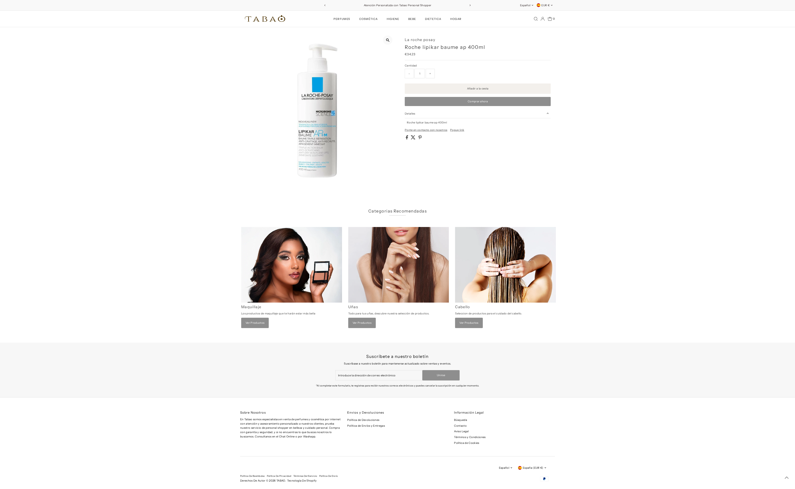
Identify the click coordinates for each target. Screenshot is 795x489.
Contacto (460, 425)
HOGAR (456, 19)
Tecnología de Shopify (302, 480)
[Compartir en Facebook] (407, 138)
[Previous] (325, 5)
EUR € (545, 5)
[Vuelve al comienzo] (787, 477)
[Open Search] (536, 19)
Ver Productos (255, 322)
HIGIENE (393, 19)
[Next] (470, 5)
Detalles (410, 113)
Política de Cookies (466, 442)
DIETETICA (433, 19)
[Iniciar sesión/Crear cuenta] (542, 19)
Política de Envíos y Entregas (366, 425)
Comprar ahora (478, 101)
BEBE (412, 19)
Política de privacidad (279, 476)
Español (525, 5)
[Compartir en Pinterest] (420, 138)
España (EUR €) (533, 467)
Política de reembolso (252, 476)
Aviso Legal (461, 431)
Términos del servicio (305, 476)
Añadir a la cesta (478, 88)
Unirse (441, 375)
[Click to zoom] (387, 40)
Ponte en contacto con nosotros (426, 130)
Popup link (457, 130)
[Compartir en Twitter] (413, 138)
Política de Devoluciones (363, 419)
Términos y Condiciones (469, 437)
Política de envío (328, 476)
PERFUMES (342, 19)
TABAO (280, 480)
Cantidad (411, 65)
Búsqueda (460, 419)
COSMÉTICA (368, 19)
